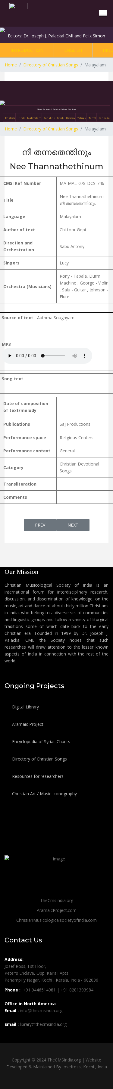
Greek (60, 117)
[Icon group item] (10, 1037)
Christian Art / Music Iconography (44, 793)
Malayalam (34, 117)
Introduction (27, 50)
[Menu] (103, 13)
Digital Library (25, 707)
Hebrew (70, 117)
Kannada (104, 117)
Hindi (21, 117)
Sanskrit (49, 117)
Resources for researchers (37, 776)
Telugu (81, 117)
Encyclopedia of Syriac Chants (40, 741)
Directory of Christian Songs (39, 759)
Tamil (92, 117)
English (73, 50)
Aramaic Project (27, 724)
